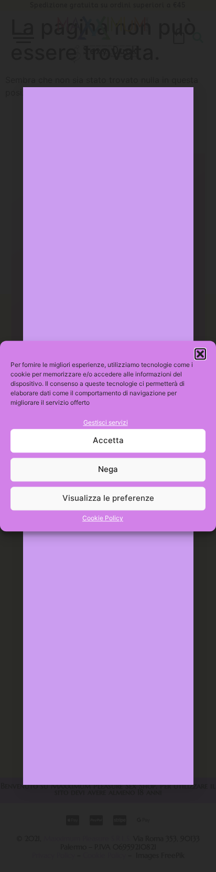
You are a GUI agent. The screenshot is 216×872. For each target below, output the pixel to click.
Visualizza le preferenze (108, 498)
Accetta (108, 441)
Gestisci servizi (105, 422)
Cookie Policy (102, 518)
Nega (108, 470)
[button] (200, 354)
